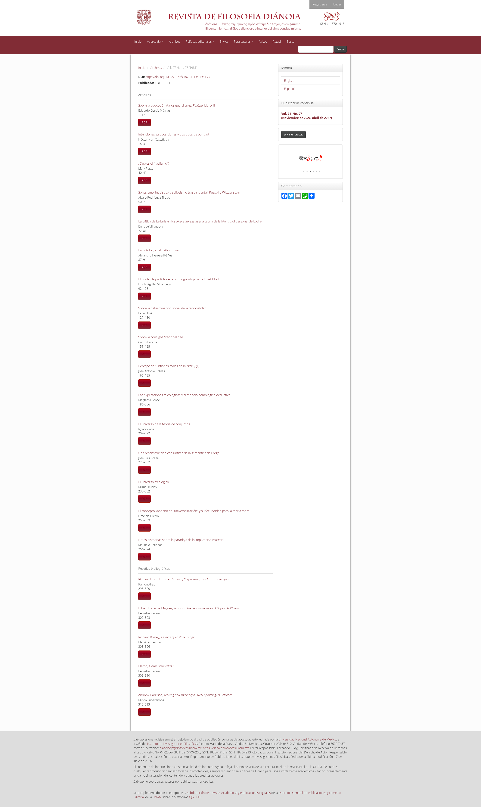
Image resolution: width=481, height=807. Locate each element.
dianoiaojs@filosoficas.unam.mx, (181, 748)
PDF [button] (144, 122)
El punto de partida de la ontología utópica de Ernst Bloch (179, 279)
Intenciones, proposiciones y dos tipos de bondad (173, 134)
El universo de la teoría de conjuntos (164, 424)
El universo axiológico (153, 482)
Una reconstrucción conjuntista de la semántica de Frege (178, 453)
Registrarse (319, 4)
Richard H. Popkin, (185, 579)
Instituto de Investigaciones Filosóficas (172, 744)
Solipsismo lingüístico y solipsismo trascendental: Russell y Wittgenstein (189, 192)
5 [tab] (316, 171)
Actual (277, 41)
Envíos (224, 41)
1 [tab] (304, 171)
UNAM (157, 797)
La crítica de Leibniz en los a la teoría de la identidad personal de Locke (200, 221)
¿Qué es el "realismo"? (153, 163)
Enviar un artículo (293, 134)
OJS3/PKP (195, 797)
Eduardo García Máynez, (188, 608)
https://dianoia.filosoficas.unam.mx (226, 748)
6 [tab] (320, 171)
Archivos (174, 41)
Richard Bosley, (166, 637)
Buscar (291, 41)
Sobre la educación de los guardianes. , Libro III (176, 105)
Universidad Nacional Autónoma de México (307, 739)
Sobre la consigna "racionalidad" (161, 337)
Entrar (337, 4)
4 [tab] (313, 171)
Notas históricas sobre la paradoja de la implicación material (181, 540)
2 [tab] (307, 171)
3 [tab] (310, 171)
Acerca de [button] (154, 41)
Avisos (263, 41)
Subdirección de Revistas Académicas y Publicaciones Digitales (229, 793)
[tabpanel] (310, 158)
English (288, 81)
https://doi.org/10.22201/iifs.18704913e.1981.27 (178, 77)
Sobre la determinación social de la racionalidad (172, 308)
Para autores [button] (242, 41)
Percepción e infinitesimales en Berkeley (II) (168, 366)
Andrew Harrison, (185, 695)
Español (289, 89)
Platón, (155, 666)
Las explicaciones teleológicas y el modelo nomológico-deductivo (184, 395)
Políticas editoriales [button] (199, 41)
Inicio (137, 41)
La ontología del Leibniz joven (159, 250)
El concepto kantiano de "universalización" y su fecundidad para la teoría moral (194, 511)
